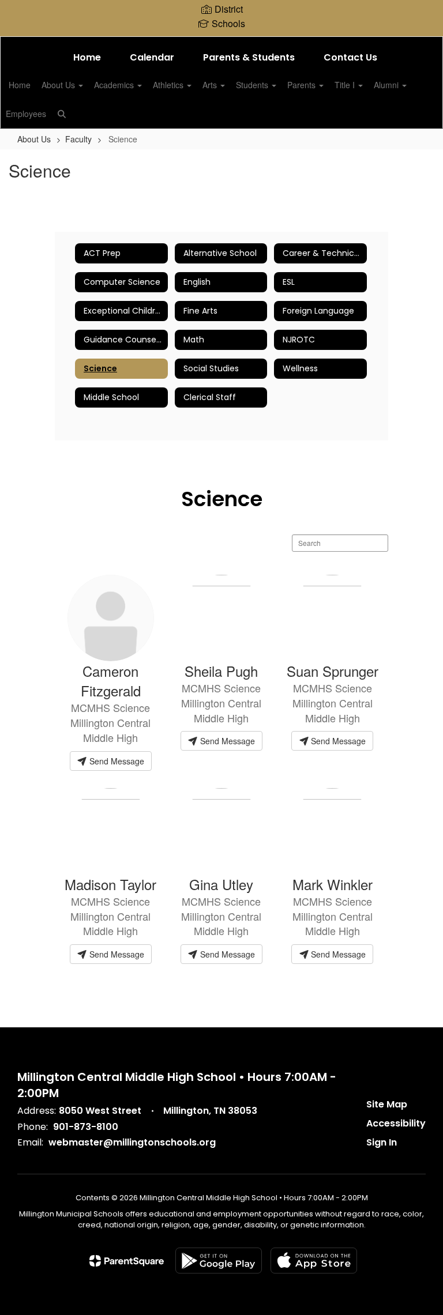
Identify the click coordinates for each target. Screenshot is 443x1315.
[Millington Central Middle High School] (221, 44)
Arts (210, 85)
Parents (302, 85)
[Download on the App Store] (314, 1260)
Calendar (152, 57)
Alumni (387, 85)
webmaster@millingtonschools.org (132, 1142)
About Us (59, 85)
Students (253, 85)
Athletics (169, 85)
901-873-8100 (85, 1126)
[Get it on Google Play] (218, 1260)
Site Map (386, 1104)
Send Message (115, 761)
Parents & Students (249, 57)
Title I (346, 85)
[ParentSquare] (127, 1260)
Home (87, 57)
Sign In (381, 1142)
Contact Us (350, 57)
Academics (115, 85)
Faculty (78, 139)
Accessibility (396, 1123)
